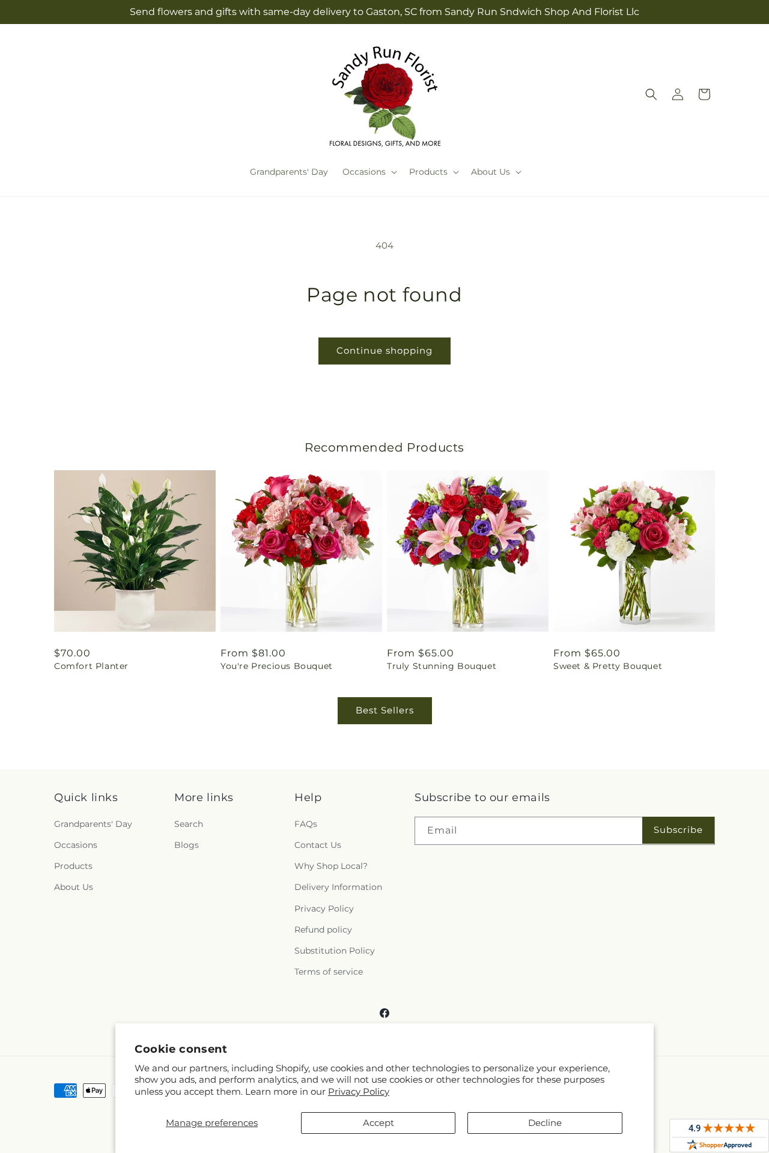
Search (188, 824)
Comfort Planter (91, 666)
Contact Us (317, 845)
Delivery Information (338, 887)
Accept (378, 1122)
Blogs (186, 845)
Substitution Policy (334, 950)
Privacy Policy (358, 1091)
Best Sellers (385, 710)
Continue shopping (384, 350)
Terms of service (328, 971)
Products (73, 866)
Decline (545, 1122)
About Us (73, 887)
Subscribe (678, 829)
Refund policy (323, 929)
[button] (368, 171)
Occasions (75, 845)
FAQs (305, 824)
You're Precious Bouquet (276, 666)
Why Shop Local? (331, 866)
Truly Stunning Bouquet (441, 666)
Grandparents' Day (93, 824)
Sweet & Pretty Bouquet (607, 666)
